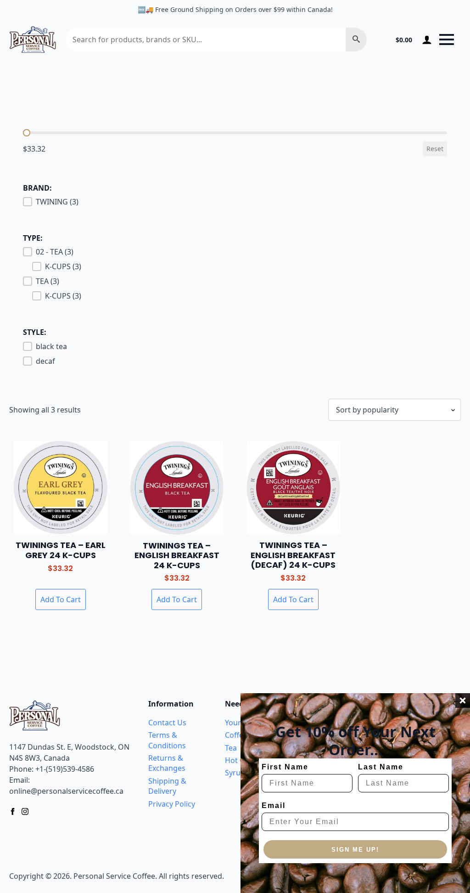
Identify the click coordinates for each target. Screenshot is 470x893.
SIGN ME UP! (355, 849)
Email (273, 805)
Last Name (380, 767)
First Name (285, 767)
